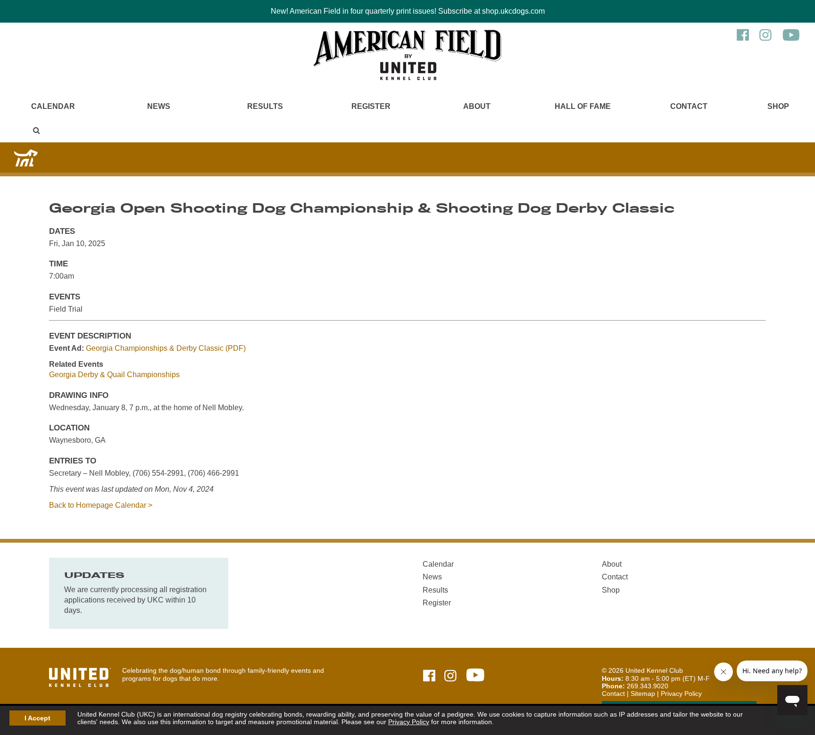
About (477, 106)
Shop (778, 106)
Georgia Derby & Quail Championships (114, 375)
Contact (688, 106)
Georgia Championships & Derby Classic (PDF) (166, 348)
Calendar (53, 106)
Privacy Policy (408, 722)
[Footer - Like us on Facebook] (429, 676)
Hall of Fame (583, 106)
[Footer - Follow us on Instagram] (450, 676)
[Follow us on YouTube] (791, 39)
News (158, 106)
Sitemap (643, 693)
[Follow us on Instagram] (765, 39)
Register (371, 106)
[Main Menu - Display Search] (37, 130)
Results (265, 106)
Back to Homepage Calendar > (100, 505)
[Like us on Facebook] (742, 39)
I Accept (37, 718)
